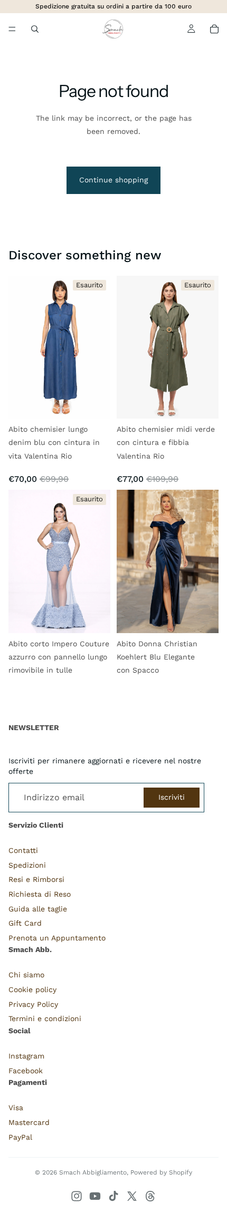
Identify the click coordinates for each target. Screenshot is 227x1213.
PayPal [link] (20, 1137)
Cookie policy (32, 989)
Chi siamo (26, 975)
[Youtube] (95, 1196)
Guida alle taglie (37, 909)
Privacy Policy (33, 1004)
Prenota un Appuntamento (57, 938)
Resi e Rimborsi (36, 879)
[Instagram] (76, 1196)
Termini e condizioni (44, 1018)
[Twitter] (132, 1196)
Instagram (26, 1056)
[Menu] (12, 29)
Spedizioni (27, 865)
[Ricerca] (34, 29)
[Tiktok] (113, 1196)
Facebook (25, 1070)
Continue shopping (113, 180)
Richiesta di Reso (39, 894)
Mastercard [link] (29, 1122)
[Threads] (150, 1196)
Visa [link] (15, 1107)
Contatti (23, 850)
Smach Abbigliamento (93, 1172)
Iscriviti (171, 797)
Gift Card (25, 923)
